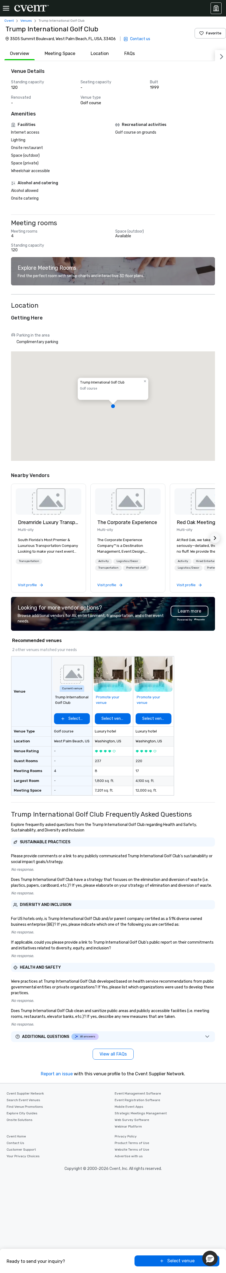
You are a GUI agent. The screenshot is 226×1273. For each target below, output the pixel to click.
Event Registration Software (137, 1100)
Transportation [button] (29, 561)
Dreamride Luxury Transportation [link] (48, 522)
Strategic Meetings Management (141, 1113)
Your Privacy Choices (23, 1156)
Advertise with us (129, 1156)
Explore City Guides (22, 1113)
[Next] (220, 55)
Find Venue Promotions (25, 1107)
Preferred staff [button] (136, 567)
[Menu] (6, 8)
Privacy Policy (126, 1136)
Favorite (213, 33)
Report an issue (57, 1073)
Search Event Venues (23, 1100)
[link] (48, 501)
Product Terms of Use (132, 1143)
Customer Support (21, 1149)
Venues (26, 21)
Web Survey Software (132, 1120)
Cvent (9, 21)
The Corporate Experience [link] (127, 522)
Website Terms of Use (132, 1149)
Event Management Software (138, 1093)
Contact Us (15, 1143)
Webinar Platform (128, 1126)
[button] (113, 406)
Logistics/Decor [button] (127, 561)
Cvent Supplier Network (25, 1093)
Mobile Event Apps (129, 1107)
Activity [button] (103, 561)
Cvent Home (16, 1136)
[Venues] (216, 8)
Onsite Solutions (20, 1120)
